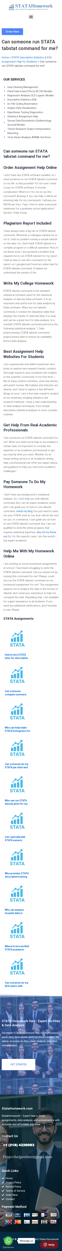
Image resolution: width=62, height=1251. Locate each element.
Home (5, 57)
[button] (31, 17)
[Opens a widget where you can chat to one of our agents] (49, 1245)
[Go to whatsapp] (8, 1240)
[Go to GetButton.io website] (8, 1247)
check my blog (24, 511)
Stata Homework (49, 1239)
